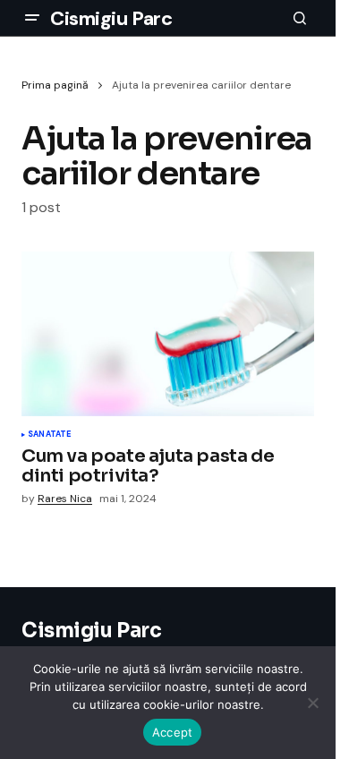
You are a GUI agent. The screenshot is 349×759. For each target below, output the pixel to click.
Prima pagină (55, 85)
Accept (172, 732)
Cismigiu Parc (111, 18)
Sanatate (49, 435)
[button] (32, 18)
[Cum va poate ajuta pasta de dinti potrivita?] (167, 334)
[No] (313, 703)
